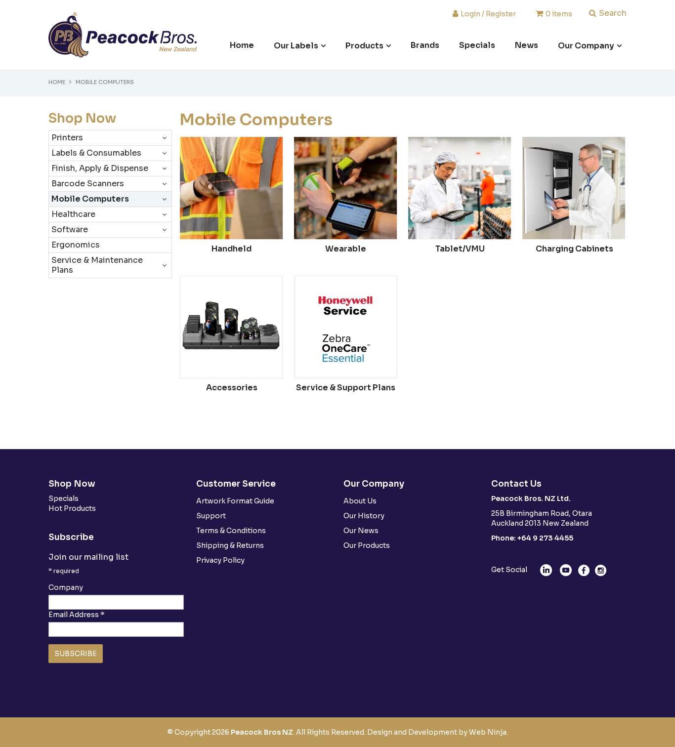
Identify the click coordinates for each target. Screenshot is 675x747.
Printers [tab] (67, 137)
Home (242, 45)
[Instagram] (600, 569)
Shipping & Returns (230, 545)
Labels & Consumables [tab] (96, 153)
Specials (477, 45)
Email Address (76, 614)
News (526, 45)
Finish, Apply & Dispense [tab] (99, 168)
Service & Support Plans (345, 387)
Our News (361, 530)
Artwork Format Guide (235, 501)
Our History (363, 515)
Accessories (231, 387)
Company (65, 587)
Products (364, 46)
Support (211, 515)
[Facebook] (584, 569)
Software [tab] (69, 229)
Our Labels (296, 46)
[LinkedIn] (546, 569)
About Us (360, 501)
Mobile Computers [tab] (90, 199)
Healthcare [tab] (73, 214)
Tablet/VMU (460, 249)
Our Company (586, 46)
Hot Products (72, 508)
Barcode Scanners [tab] (87, 183)
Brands (425, 45)
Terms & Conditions (231, 530)
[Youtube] (566, 569)
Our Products (366, 545)
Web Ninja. (488, 732)
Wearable (345, 249)
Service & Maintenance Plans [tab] (97, 265)
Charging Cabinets (574, 249)
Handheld (231, 249)
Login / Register (488, 13)
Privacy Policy (220, 560)
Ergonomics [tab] (75, 245)
